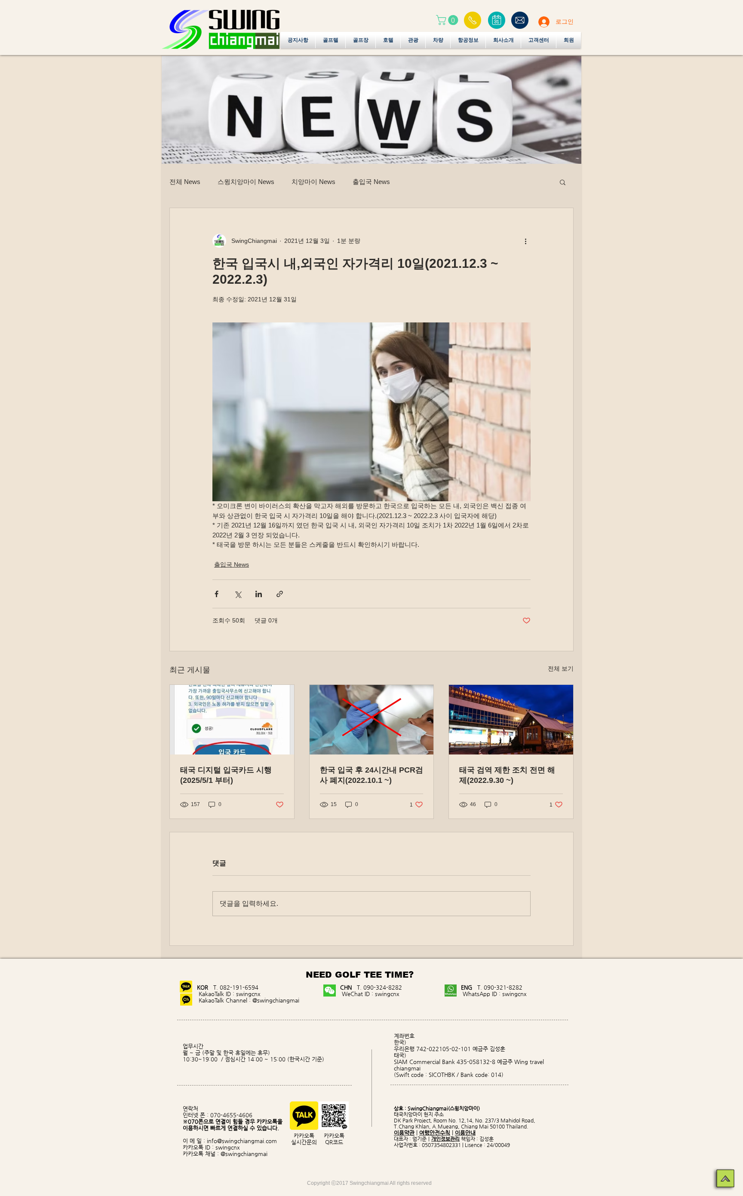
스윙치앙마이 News (246, 181)
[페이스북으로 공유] (216, 594)
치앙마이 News (313, 181)
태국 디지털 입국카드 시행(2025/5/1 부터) (226, 775)
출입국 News (371, 181)
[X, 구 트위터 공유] (237, 594)
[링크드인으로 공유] (259, 594)
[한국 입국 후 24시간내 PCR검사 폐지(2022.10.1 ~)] (372, 719)
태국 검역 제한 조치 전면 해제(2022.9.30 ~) (507, 775)
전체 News (184, 181)
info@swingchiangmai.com (242, 1141)
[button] (448, 20)
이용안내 (465, 1132)
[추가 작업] (525, 241)
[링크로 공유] (280, 594)
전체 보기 (561, 668)
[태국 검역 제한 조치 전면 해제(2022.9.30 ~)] (511, 719)
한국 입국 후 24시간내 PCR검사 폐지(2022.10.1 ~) (371, 775)
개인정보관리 (445, 1139)
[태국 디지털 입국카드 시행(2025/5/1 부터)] (232, 719)
